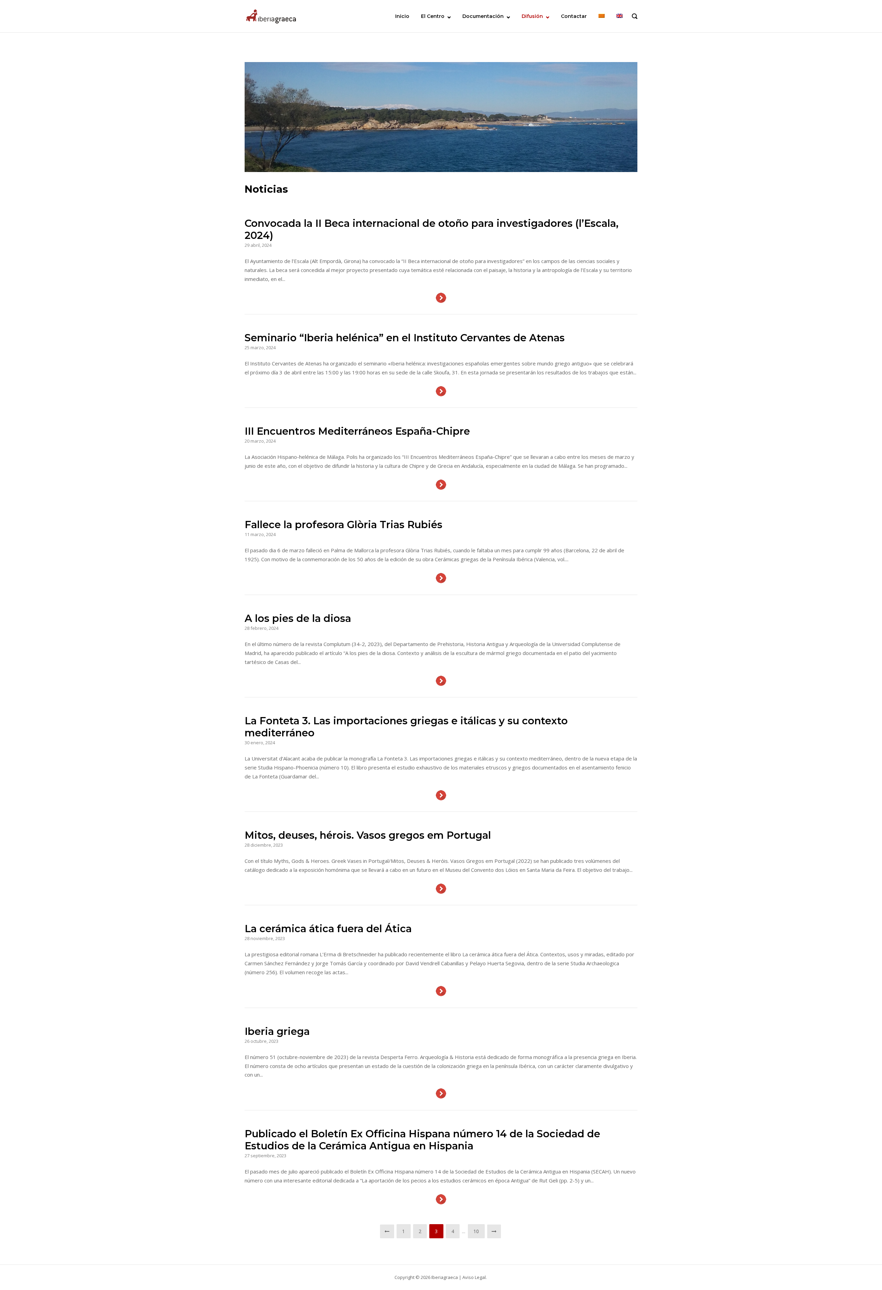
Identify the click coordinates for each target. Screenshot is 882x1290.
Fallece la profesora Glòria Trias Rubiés (343, 524)
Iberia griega (277, 1031)
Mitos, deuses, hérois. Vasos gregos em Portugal (368, 835)
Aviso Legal (474, 1277)
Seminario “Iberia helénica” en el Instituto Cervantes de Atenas (405, 338)
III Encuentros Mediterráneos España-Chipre (357, 431)
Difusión (532, 16)
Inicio (402, 16)
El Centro (432, 16)
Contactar (574, 16)
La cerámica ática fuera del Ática (328, 929)
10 (476, 1231)
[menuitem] (601, 16)
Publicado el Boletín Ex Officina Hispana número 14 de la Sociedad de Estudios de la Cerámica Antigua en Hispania (422, 1140)
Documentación (483, 16)
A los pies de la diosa (298, 618)
